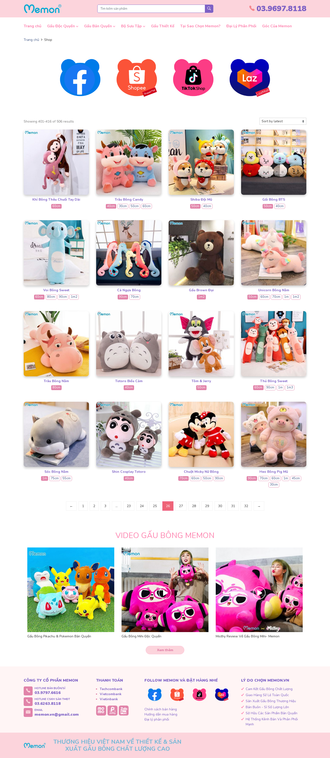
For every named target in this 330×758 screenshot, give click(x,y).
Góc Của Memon (277, 26)
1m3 (290, 387)
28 (194, 506)
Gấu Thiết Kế (162, 26)
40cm (111, 206)
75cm (55, 478)
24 (142, 506)
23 (129, 506)
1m (286, 297)
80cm (51, 297)
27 (181, 506)
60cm (56, 206)
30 (220, 506)
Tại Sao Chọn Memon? (200, 26)
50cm (135, 206)
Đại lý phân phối (156, 719)
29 (207, 506)
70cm (135, 297)
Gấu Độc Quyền (61, 26)
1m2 (74, 297)
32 (246, 506)
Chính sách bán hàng (160, 709)
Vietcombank (111, 694)
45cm (296, 478)
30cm (123, 206)
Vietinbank (109, 699)
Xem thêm (165, 650)
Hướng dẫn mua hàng (160, 714)
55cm (67, 478)
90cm (63, 297)
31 (233, 506)
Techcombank (111, 689)
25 (155, 506)
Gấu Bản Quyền (98, 26)
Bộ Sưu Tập (131, 26)
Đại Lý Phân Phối (241, 26)
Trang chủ (32, 26)
